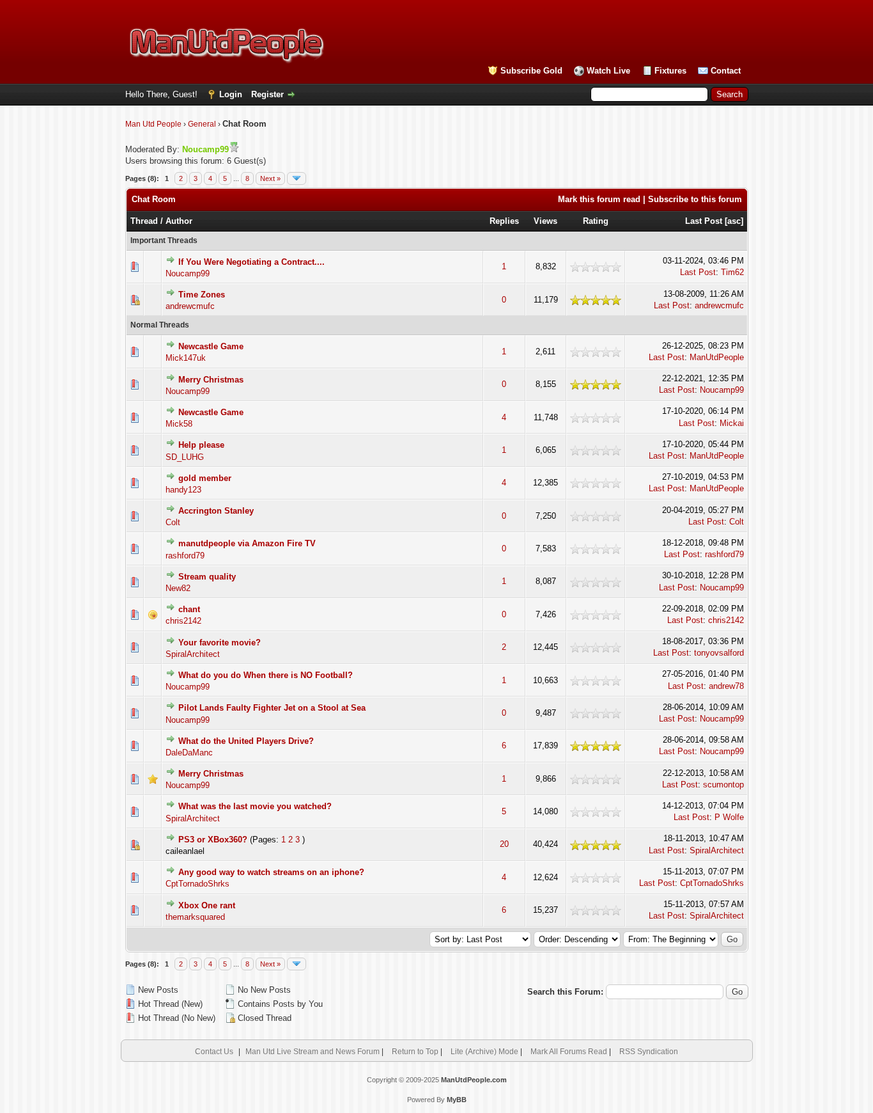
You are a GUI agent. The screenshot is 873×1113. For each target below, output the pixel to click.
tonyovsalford (719, 653)
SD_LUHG (185, 457)
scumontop (723, 784)
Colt (173, 522)
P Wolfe (729, 817)
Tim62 (732, 272)
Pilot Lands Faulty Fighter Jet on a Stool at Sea (272, 708)
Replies (504, 221)
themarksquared (195, 917)
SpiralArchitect (193, 654)
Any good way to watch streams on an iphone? (271, 872)
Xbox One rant (206, 905)
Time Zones (201, 294)
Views (545, 221)
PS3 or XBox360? (212, 839)
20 (504, 844)
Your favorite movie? (219, 642)
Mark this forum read (599, 199)
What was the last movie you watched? (255, 806)
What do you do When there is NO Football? (265, 675)
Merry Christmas (210, 379)
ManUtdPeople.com (474, 1080)
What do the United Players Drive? (246, 741)
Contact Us (214, 1051)
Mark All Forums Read (568, 1051)
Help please (201, 445)
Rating (595, 221)
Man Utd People (153, 124)
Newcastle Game (210, 346)
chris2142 (183, 621)
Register (267, 94)
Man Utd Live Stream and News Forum (312, 1051)
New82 (178, 588)
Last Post (703, 221)
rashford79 (185, 555)
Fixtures (670, 70)
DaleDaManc (189, 752)
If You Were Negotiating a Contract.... (251, 262)
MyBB (457, 1099)
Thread (144, 221)
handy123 (183, 489)
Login (230, 94)
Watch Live (608, 70)
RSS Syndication (648, 1051)
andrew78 (726, 686)
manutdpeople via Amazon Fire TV (247, 543)
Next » (270, 178)
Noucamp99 (188, 273)
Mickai (732, 423)
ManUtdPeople (717, 357)
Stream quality (207, 576)
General (202, 124)
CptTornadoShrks (197, 883)
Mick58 (179, 424)
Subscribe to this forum (695, 199)
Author (179, 221)
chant (189, 609)
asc (734, 221)
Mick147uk (186, 358)
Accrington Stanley (216, 511)
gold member (204, 478)
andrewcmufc (190, 306)
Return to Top (415, 1051)
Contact (726, 70)
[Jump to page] (296, 178)
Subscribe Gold (531, 70)
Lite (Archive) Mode (484, 1051)
